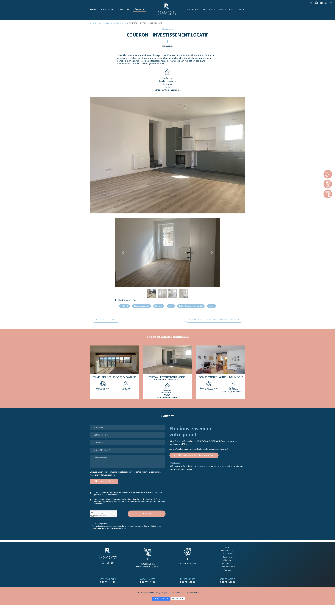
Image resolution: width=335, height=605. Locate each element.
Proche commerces (141, 306)
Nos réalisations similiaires (167, 337)
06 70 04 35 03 (228, 582)
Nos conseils (209, 9)
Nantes (211, 306)
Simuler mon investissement (232, 9)
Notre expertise (108, 9)
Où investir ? (227, 560)
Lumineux (158, 306)
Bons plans (124, 9)
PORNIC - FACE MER (107, 320)
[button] (123, 252)
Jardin (171, 306)
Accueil (93, 9)
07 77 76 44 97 (108, 582)
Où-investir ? (193, 9)
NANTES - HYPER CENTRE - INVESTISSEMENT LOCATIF (213, 320)
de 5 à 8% (124, 306)
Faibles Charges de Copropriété (191, 306)
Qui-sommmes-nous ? (227, 567)
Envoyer (147, 513)
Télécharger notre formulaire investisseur (195, 455)
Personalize (177, 599)
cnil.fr (124, 528)
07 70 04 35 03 (188, 582)
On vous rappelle (187, 564)
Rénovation (121, 23)
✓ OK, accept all (160, 599)
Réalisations (139, 9)
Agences (227, 570)
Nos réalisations (106, 23)
